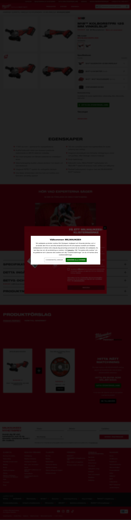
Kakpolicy (70, 250)
